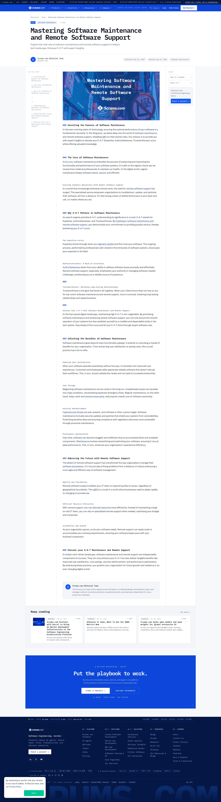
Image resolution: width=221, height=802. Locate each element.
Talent (44, 2)
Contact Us (178, 738)
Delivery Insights (137, 744)
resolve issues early (94, 396)
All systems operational (171, 2)
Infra (51, 2)
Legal (77, 782)
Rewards (176, 750)
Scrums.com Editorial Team (50, 58)
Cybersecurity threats (73, 412)
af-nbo (189, 719)
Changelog (157, 771)
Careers (176, 746)
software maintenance (146, 133)
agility (96, 489)
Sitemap (176, 771)
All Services (111, 763)
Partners (177, 753)
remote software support (138, 188)
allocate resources (102, 507)
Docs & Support (180, 757)
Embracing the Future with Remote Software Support (41, 116)
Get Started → (189, 8)
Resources (88, 8)
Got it (34, 793)
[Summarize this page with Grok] (59, 775)
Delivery (34, 2)
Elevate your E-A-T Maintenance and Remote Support (41, 124)
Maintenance (82, 441)
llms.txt (122, 771)
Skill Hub (155, 746)
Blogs (153, 734)
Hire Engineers (112, 760)
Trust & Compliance (182, 761)
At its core (68, 161)
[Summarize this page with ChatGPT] (49, 775)
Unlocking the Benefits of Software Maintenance (40, 108)
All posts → (185, 612)
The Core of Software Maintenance (41, 86)
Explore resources (125, 690)
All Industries (135, 756)
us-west (155, 719)
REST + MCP (146, 771)
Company (104, 8)
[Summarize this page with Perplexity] (56, 775)
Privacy (85, 782)
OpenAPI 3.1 (134, 771)
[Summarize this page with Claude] (62, 775)
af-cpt (173, 719)
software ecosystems (73, 466)
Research (154, 742)
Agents (25, 2)
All (18, 2)
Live (32, 719)
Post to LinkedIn (180, 77)
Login (164, 8)
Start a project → (181, 101)
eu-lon (164, 719)
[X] (36, 759)
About (175, 734)
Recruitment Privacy (100, 782)
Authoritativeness (71, 267)
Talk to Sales (174, 8)
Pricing (86, 756)
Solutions (71, 8)
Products (54, 8)
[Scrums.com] (37, 8)
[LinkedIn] (31, 759)
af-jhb (181, 719)
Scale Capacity (135, 741)
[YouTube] (41, 759)
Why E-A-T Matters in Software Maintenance (41, 92)
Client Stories (180, 742)
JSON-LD (167, 771)
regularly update (106, 244)
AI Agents (87, 741)
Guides (153, 738)
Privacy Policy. (15, 786)
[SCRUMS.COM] (37, 730)
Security (123, 782)
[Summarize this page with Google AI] (52, 775)
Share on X (180, 83)
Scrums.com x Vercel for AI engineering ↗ (202, 2)
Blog (43, 17)
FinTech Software (136, 752)
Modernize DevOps (136, 748)
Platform (61, 2)
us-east (146, 719)
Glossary (154, 750)
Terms (114, 782)
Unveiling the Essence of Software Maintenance (39, 79)
